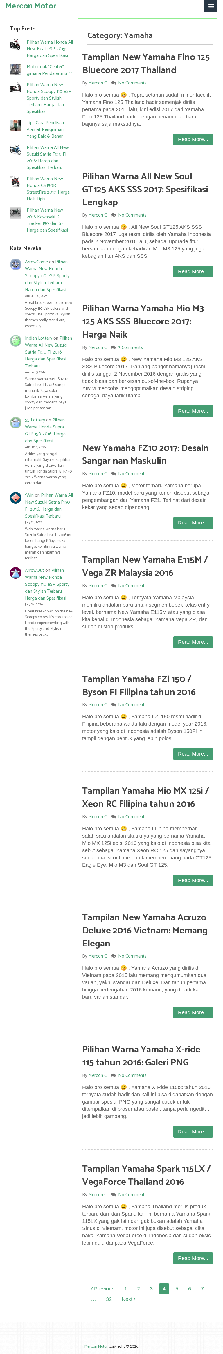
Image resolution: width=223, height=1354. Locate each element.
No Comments (132, 83)
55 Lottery (35, 420)
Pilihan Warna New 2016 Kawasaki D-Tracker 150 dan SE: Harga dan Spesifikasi (47, 220)
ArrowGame (36, 262)
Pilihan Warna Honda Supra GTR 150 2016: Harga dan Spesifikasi (45, 430)
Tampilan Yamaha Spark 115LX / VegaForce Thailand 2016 (146, 1176)
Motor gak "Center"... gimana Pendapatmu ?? (49, 70)
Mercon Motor (31, 5)
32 (109, 1299)
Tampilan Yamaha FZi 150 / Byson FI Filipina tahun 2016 (139, 686)
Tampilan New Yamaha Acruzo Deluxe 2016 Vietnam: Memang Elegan (145, 930)
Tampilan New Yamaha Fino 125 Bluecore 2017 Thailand (146, 64)
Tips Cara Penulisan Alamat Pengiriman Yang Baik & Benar (45, 129)
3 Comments (130, 347)
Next (128, 1299)
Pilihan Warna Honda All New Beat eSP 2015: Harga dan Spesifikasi (50, 49)
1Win (29, 495)
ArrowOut (34, 570)
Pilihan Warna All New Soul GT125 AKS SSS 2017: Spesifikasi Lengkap (145, 189)
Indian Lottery (38, 338)
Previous (103, 1289)
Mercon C (97, 83)
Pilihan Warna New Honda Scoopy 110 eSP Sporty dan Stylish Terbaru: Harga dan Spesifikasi (49, 98)
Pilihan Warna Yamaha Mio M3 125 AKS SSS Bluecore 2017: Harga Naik (143, 321)
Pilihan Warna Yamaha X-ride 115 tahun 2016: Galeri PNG (141, 1056)
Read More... (193, 139)
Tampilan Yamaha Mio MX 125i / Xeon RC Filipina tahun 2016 (145, 798)
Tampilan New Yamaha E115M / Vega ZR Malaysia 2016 (145, 567)
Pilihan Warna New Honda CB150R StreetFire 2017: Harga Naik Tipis (48, 189)
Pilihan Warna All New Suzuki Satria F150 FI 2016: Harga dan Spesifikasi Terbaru (48, 158)
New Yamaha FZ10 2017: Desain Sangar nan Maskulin (145, 455)
